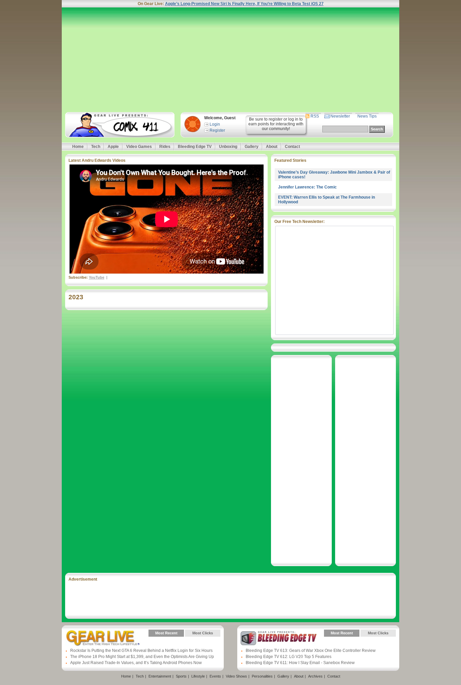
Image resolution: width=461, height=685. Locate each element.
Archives (315, 676)
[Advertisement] (230, 59)
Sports (181, 676)
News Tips (367, 116)
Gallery (252, 146)
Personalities (262, 676)
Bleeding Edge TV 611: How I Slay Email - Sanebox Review (300, 662)
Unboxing (228, 146)
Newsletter (340, 116)
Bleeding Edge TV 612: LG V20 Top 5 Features (288, 656)
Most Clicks (202, 633)
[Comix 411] (119, 124)
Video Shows (236, 676)
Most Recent (166, 633)
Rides (164, 146)
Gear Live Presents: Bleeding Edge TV (279, 638)
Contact (292, 146)
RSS (314, 116)
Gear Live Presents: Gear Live (103, 638)
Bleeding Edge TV (195, 146)
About (271, 146)
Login (215, 124)
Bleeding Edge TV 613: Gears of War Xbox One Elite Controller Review (311, 650)
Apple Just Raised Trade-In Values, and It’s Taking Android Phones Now (136, 662)
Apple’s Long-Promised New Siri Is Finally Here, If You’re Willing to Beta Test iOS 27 (244, 3)
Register (217, 130)
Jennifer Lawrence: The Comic (307, 187)
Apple (113, 146)
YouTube (96, 277)
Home (78, 146)
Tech (95, 146)
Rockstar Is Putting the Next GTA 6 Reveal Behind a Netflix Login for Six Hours (141, 650)
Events (215, 676)
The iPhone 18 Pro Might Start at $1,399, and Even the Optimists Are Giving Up (142, 656)
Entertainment (159, 676)
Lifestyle (198, 676)
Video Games (139, 146)
